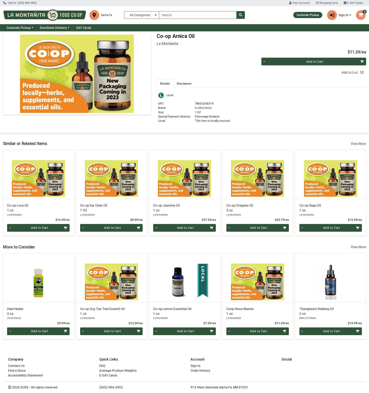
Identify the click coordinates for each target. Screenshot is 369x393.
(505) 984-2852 (111, 387)
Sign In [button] (343, 15)
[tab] (165, 83)
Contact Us (16, 366)
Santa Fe (106, 15)
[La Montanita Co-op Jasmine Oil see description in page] (184, 174)
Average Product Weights (118, 370)
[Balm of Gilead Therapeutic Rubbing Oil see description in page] (330, 278)
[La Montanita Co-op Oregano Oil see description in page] (257, 174)
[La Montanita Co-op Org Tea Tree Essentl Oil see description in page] (111, 278)
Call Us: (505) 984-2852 (22, 3)
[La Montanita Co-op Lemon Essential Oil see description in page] (184, 278)
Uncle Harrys (14, 317)
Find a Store (17, 370)
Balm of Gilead (307, 317)
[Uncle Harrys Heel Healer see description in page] (38, 278)
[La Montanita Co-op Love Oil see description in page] (38, 174)
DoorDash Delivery (53, 28)
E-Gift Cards (355, 3)
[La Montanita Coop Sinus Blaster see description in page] (257, 278)
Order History (200, 370)
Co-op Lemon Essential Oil (172, 311)
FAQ (102, 366)
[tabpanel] (261, 109)
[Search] (240, 15)
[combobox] (198, 15)
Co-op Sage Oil (310, 207)
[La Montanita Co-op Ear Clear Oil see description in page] (111, 174)
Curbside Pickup (19, 28)
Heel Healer (15, 311)
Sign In (195, 366)
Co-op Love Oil (17, 207)
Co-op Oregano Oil (239, 207)
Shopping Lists (328, 3)
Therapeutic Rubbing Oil (316, 311)
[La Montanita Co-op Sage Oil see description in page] (330, 174)
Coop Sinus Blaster (240, 311)
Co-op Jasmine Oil (166, 207)
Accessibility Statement (25, 375)
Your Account (301, 3)
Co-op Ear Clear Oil (93, 207)
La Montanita (203, 108)
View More (358, 144)
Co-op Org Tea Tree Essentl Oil (102, 311)
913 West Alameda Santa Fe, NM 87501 (219, 387)
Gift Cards (83, 28)
